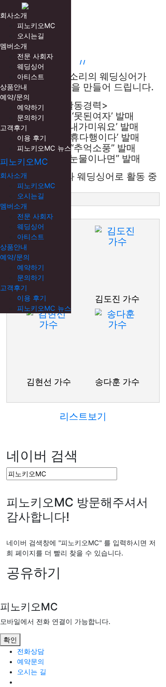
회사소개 (13, 15)
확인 (10, 639)
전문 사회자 (35, 56)
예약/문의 (15, 97)
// (83, 60)
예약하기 (30, 107)
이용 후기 (31, 138)
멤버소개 (13, 46)
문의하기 (30, 117)
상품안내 (13, 87)
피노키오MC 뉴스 (44, 148)
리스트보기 (83, 416)
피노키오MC (36, 25)
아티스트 (30, 76)
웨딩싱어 (30, 66)
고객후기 (13, 127)
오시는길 (30, 35)
